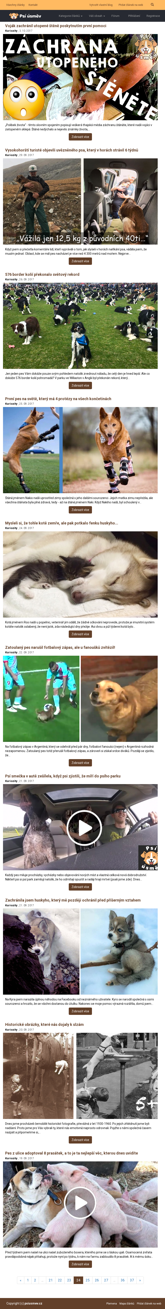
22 (60, 1280)
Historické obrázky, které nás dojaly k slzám (44, 1024)
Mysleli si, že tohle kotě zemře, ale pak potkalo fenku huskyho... (61, 523)
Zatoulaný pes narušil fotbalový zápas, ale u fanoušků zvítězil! (60, 647)
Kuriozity (11, 30)
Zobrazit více (80, 137)
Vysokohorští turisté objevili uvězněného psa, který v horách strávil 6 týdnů (71, 150)
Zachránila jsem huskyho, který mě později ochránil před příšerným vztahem (73, 900)
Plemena (111, 1303)
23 (69, 1280)
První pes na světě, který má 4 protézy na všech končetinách (58, 398)
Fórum (115, 15)
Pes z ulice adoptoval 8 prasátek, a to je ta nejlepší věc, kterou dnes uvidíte (71, 1153)
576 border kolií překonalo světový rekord (42, 274)
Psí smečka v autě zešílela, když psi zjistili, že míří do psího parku (63, 776)
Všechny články (15, 4)
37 (132, 1280)
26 (97, 1280)
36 (123, 1280)
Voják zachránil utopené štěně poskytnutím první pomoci (55, 25)
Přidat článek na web (131, 4)
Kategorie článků (69, 15)
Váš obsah (96, 15)
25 (88, 1280)
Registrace (153, 15)
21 (51, 1280)
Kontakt (33, 4)
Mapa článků (126, 1303)
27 (106, 1280)
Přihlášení (134, 15)
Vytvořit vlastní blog (101, 4)
